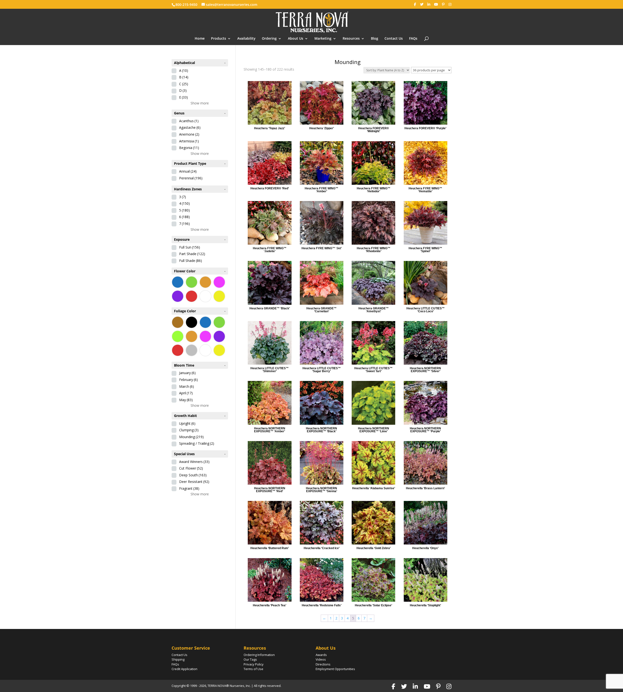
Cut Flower (191, 468)
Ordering (269, 39)
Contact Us (394, 39)
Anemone (189, 134)
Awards (321, 655)
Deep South (193, 475)
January (187, 372)
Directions (323, 664)
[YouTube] (436, 4)
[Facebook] (415, 4)
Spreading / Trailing (196, 443)
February (188, 379)
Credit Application (184, 669)
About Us (295, 39)
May (186, 399)
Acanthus (189, 121)
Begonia (189, 147)
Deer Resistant (194, 481)
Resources (351, 39)
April (186, 393)
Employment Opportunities (335, 669)
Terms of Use (253, 669)
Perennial (190, 178)
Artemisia (189, 141)
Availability (246, 39)
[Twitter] (421, 4)
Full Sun (189, 247)
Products (218, 39)
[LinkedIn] (428, 4)
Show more (200, 103)
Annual (188, 171)
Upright (187, 423)
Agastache (190, 127)
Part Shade (192, 253)
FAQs (413, 39)
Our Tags (250, 659)
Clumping (189, 430)
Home (200, 39)
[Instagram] (450, 4)
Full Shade (190, 260)
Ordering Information (259, 655)
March (186, 386)
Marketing (322, 39)
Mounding (191, 436)
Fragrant (189, 488)
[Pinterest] (443, 4)
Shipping (178, 659)
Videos (321, 659)
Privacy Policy (254, 664)
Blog (374, 39)
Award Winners (194, 461)
